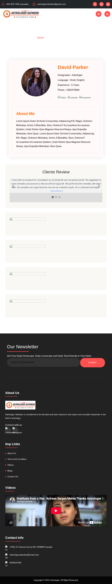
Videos (10, 465)
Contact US (12, 476)
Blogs (10, 471)
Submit (92, 362)
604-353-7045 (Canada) (17, 4)
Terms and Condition (17, 459)
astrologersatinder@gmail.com (51, 4)
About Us (11, 453)
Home (40, 37)
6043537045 (15, 562)
